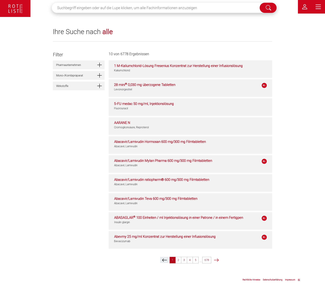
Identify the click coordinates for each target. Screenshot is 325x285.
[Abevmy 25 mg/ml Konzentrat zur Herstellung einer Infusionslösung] (264, 237)
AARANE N (122, 123)
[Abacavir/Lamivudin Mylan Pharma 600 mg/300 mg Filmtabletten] (264, 161)
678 (206, 260)
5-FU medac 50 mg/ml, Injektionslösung (144, 104)
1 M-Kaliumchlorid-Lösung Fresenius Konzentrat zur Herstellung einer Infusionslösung (178, 66)
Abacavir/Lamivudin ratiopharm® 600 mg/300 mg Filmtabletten (161, 180)
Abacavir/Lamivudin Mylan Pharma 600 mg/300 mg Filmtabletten (163, 161)
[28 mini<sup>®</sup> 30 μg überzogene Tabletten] (264, 85)
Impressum (290, 280)
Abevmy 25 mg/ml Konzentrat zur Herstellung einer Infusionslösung (165, 237)
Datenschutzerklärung (272, 280)
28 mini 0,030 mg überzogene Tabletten (144, 85)
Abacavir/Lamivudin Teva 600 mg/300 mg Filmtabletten (155, 199)
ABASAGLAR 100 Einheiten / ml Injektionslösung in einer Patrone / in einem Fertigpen (178, 218)
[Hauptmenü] (318, 7)
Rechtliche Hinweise (251, 280)
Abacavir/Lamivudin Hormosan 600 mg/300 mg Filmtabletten (160, 142)
